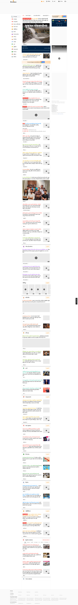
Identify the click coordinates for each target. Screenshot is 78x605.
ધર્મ (23, 313)
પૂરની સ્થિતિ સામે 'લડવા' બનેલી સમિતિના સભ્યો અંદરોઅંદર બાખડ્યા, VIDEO (14, 598)
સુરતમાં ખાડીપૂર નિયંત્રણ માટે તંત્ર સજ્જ (22, 600)
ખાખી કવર (24, 528)
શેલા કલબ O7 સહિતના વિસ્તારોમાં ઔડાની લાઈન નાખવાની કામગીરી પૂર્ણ (47, 598)
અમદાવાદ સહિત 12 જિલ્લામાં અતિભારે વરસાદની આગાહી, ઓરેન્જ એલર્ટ (30, 600)
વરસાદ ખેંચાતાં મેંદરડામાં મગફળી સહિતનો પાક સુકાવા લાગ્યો (22, 598)
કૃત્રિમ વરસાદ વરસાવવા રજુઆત (63, 598)
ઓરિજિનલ (24, 44)
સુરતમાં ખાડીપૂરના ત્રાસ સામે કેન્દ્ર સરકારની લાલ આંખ (22, 599)
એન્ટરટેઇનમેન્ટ (25, 263)
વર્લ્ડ (23, 95)
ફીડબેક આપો (76, 301)
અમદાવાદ (24, 450)
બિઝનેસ (24, 462)
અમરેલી (24, 86)
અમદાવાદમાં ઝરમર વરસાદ (13, 599)
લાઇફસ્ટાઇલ (25, 166)
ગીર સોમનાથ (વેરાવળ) (47, 542)
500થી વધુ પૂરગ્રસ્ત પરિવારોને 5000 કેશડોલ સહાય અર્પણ (39, 598)
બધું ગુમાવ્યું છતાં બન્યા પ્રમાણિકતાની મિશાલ (39, 600)
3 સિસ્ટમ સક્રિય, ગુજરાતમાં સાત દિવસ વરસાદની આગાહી (55, 598)
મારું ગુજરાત (25, 120)
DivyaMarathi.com (29, 603)
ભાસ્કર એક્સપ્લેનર (26, 78)
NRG (25, 542)
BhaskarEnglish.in (54, 107)
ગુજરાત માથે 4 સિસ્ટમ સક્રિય (62, 599)
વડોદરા (24, 434)
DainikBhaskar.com (55, 105)
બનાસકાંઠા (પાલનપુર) (26, 210)
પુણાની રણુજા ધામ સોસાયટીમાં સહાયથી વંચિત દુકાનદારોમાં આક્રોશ (55, 599)
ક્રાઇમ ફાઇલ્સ (25, 59)
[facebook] (44, 44)
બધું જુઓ (47, 282)
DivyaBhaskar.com (54, 106)
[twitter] (46, 44)
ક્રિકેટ (24, 133)
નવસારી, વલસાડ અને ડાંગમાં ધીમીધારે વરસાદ (47, 600)
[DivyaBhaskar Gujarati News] (13, 2)
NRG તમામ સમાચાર (46, 539)
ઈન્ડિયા (24, 70)
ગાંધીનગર (24, 442)
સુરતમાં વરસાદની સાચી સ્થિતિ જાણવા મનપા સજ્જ (30, 599)
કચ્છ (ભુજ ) (36, 542)
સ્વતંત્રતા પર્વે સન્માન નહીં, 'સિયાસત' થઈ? (55, 600)
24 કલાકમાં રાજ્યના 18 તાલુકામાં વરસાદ (47, 599)
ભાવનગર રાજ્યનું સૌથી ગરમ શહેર (38, 599)
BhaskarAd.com (54, 111)
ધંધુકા (24, 226)
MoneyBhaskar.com (55, 110)
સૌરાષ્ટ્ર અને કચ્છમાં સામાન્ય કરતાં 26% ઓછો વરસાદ (30, 598)
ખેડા (39, 542)
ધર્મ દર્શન (24, 174)
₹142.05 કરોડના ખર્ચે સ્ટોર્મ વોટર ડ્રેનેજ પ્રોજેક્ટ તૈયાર (14, 600)
